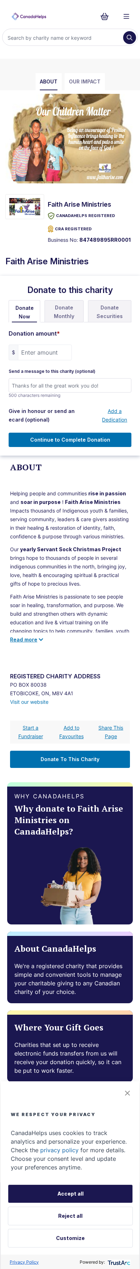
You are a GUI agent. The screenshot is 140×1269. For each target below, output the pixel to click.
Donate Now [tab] (24, 312)
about (48, 81)
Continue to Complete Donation (70, 440)
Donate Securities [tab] (110, 311)
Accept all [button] (70, 1194)
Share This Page (110, 732)
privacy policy (59, 1150)
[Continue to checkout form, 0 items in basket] (107, 16)
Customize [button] (70, 1238)
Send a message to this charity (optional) (52, 371)
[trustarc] (118, 1262)
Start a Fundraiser (30, 732)
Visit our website (29, 702)
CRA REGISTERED (73, 228)
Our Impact (85, 81)
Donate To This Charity (70, 759)
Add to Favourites (71, 732)
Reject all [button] (70, 1216)
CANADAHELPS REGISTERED (85, 215)
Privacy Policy (24, 1262)
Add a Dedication (114, 415)
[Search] (129, 37)
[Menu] (126, 16)
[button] (127, 1093)
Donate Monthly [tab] (64, 311)
